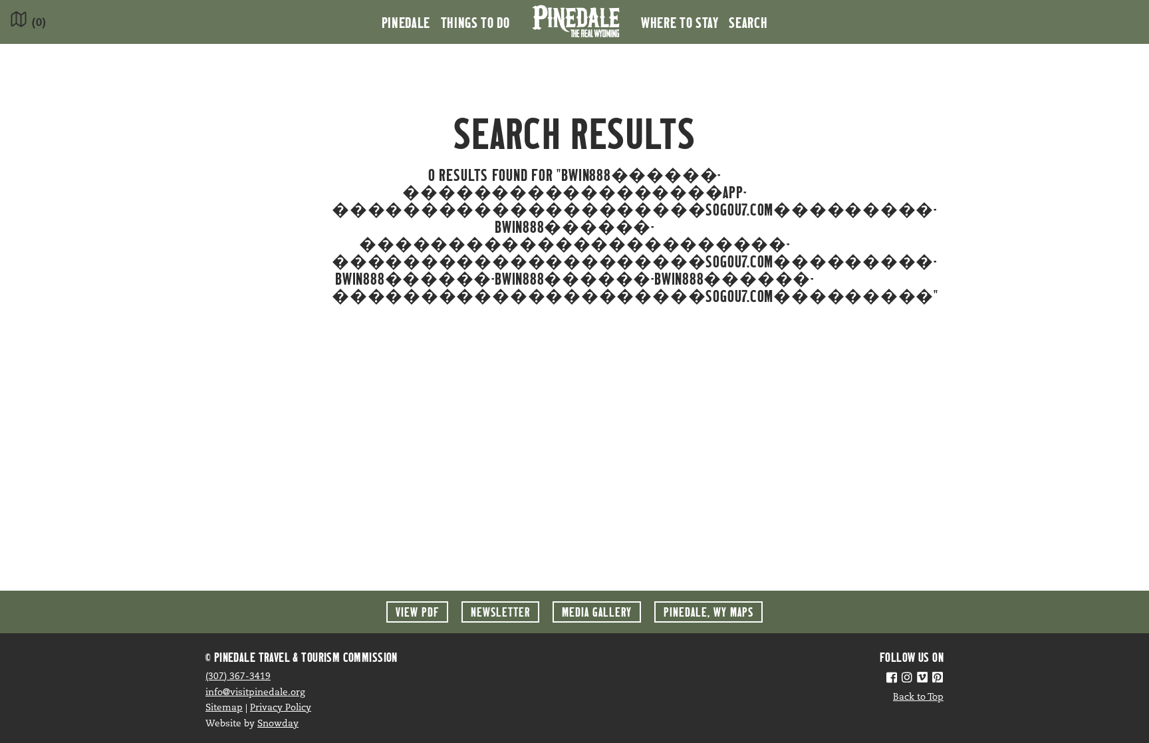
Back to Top (918, 697)
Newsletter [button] (500, 611)
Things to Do (475, 22)
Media (597, 611)
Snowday (278, 724)
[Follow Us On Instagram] (907, 679)
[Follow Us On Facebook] (892, 679)
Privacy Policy (280, 708)
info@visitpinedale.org (255, 692)
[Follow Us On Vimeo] (922, 679)
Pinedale (406, 22)
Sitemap (224, 708)
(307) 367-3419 (238, 676)
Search (748, 22)
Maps (708, 611)
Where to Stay (679, 22)
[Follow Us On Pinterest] (938, 679)
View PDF (417, 611)
